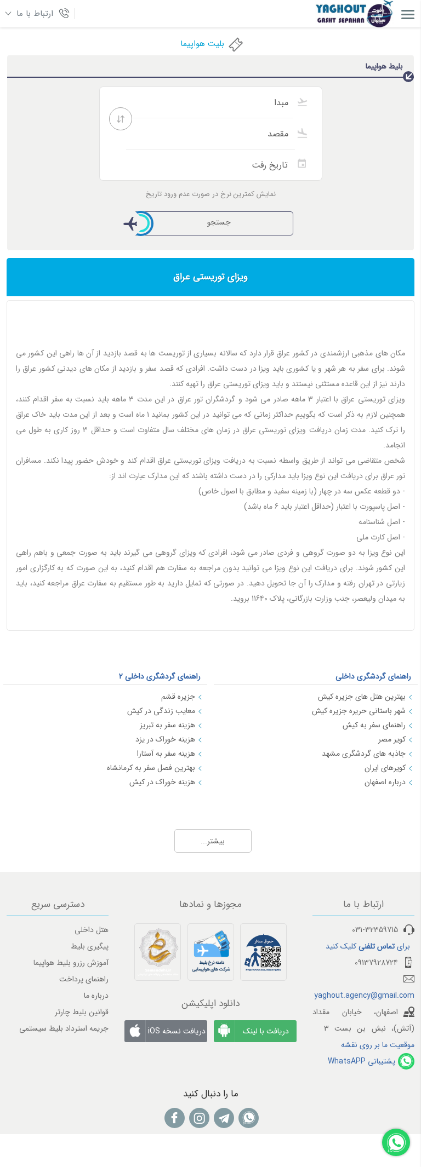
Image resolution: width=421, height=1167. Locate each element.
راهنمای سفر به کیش (374, 725)
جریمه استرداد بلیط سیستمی (64, 1028)
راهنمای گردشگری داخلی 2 (160, 676)
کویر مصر (392, 739)
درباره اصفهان (385, 782)
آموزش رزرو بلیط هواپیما (71, 963)
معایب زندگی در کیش (161, 711)
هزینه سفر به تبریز (167, 725)
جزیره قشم (178, 697)
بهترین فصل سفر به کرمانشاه (151, 768)
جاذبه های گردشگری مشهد (364, 754)
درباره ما (96, 996)
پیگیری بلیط (90, 946)
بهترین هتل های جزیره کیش (362, 697)
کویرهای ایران (385, 768)
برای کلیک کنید (368, 946)
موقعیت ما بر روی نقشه (377, 1045)
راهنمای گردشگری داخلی (373, 676)
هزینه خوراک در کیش (162, 782)
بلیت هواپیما (202, 43)
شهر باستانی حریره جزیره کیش (359, 711)
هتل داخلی (92, 930)
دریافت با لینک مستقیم (266, 1033)
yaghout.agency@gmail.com (364, 996)
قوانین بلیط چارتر (82, 1012)
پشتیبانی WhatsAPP (361, 1061)
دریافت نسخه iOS (177, 1031)
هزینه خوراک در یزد (165, 739)
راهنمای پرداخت (84, 979)
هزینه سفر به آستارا (166, 754)
